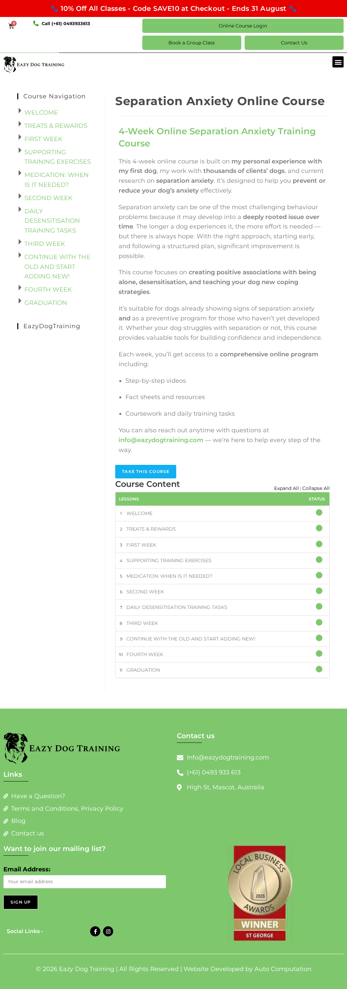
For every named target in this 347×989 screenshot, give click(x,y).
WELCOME (139, 513)
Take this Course (145, 471)
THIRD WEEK (142, 623)
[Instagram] (108, 931)
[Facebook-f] (95, 931)
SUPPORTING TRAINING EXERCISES (168, 560)
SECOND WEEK (145, 592)
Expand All (286, 488)
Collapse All (316, 488)
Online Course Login (243, 26)
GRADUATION (143, 670)
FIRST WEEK (141, 545)
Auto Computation (282, 969)
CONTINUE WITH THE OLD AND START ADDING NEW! (191, 639)
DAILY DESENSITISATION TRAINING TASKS (176, 607)
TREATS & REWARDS (151, 529)
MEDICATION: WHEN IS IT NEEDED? (169, 576)
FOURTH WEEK (144, 654)
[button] (338, 61)
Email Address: (26, 869)
